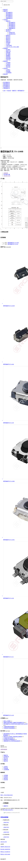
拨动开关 (8, 38)
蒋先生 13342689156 (5, 851)
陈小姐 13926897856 (5, 849)
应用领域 (5, 48)
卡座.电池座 (9, 45)
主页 (4, 90)
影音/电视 (8, 58)
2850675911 (6, 822)
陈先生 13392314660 (5, 854)
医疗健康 (8, 54)
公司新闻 (8, 62)
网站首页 (5, 9)
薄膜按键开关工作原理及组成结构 (11, 741)
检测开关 (8, 35)
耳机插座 (8, 42)
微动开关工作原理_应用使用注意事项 (12, 736)
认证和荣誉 (8, 72)
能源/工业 (8, 51)
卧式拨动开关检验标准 (8, 739)
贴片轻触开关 (9, 12)
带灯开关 (8, 31)
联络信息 (5, 74)
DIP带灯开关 (12, 32)
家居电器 (8, 56)
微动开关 (8, 36)
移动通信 (8, 49)
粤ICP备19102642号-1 (8, 809)
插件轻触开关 (9, 13)
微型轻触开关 (9, 15)
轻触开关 (5, 11)
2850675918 (6, 832)
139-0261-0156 (6, 175)
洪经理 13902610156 (5, 846)
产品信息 (5, 19)
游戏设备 (8, 52)
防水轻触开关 (9, 16)
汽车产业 (8, 59)
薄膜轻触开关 (9, 18)
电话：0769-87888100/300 (7, 795)
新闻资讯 (5, 61)
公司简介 (8, 69)
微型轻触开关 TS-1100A (13, 242)
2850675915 (6, 827)
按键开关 (8, 41)
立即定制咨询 (4, 749)
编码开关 (8, 39)
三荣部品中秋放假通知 (8, 728)
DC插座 (8, 44)
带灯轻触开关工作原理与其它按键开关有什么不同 (15, 724)
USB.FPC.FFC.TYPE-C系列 (12, 46)
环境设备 (8, 71)
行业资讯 (8, 64)
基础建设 (8, 55)
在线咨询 (5, 173)
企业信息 (5, 68)
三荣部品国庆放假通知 (8, 726)
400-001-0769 (4, 841)
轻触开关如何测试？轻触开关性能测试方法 (13, 722)
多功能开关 (8, 29)
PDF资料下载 (6, 174)
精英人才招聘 (6, 721)
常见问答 (8, 66)
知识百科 (8, 65)
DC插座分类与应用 (8, 738)
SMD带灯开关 (12, 34)
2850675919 (6, 837)
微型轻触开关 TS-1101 (13, 244)
